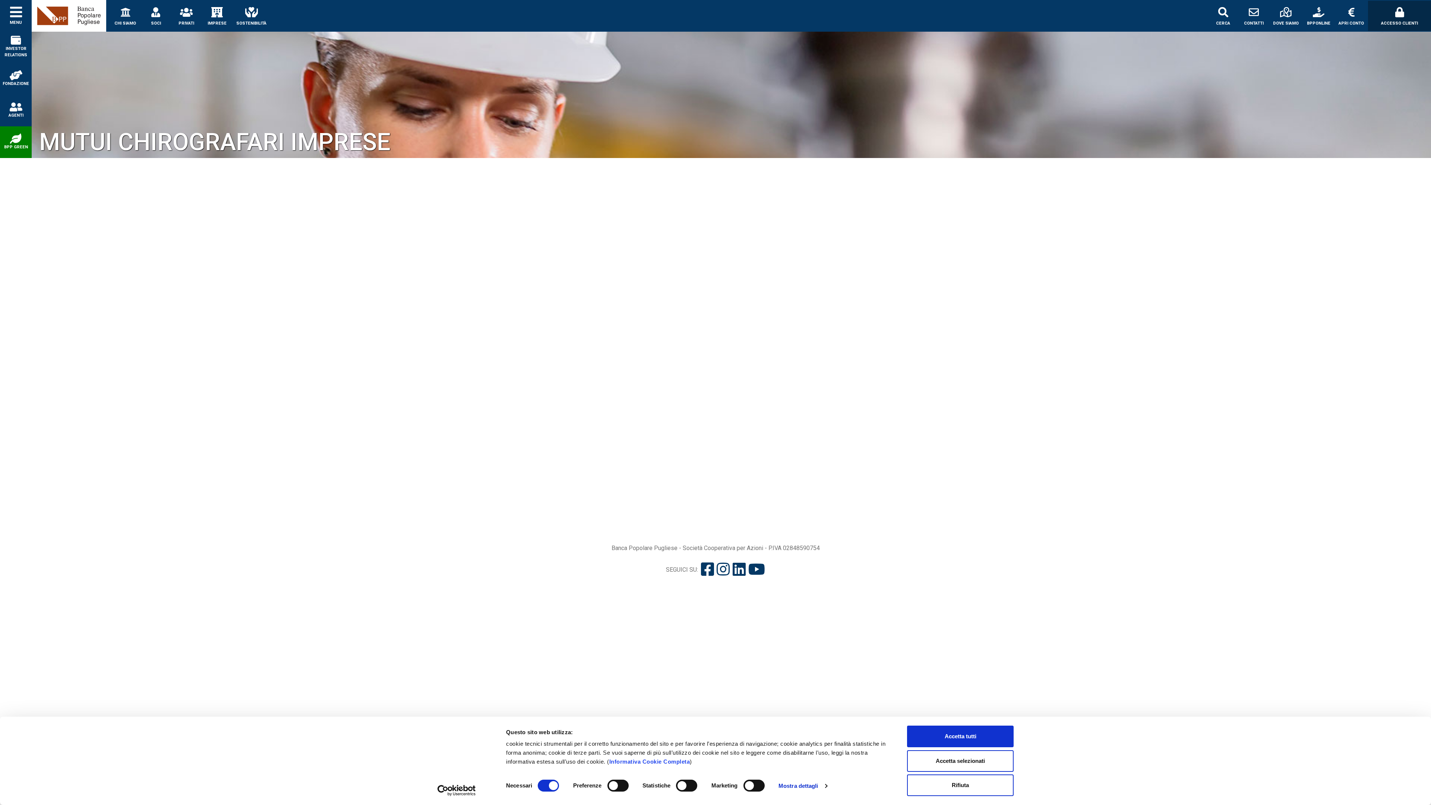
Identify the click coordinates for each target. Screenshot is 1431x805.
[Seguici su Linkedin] (739, 569)
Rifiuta (960, 785)
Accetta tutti (960, 736)
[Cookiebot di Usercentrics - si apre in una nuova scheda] (456, 790)
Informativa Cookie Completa (649, 761)
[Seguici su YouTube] (756, 569)
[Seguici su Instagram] (723, 569)
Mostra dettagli (798, 786)
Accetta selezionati (960, 761)
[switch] (618, 786)
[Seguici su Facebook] (707, 569)
